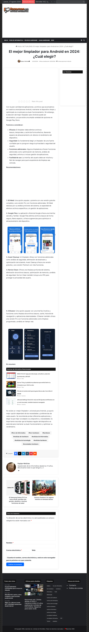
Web (33, 550)
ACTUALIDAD (27, 46)
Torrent (48, 621)
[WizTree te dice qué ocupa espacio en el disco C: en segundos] (27, 593)
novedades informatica (52, 618)
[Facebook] (16, 453)
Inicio (19, 46)
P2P (61, 618)
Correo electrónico (14, 550)
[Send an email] (29, 61)
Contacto (72, 585)
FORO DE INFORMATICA (16, 40)
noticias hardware (41, 440)
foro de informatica (18, 433)
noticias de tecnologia (23, 440)
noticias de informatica (40, 436)
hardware (46, 433)
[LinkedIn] (23, 453)
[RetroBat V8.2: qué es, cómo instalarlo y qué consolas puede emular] (34, 586)
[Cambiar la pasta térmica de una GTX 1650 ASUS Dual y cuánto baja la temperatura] (34, 590)
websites (55, 621)
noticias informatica (51, 609)
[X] (19, 453)
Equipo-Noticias (25, 61)
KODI (52, 40)
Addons (48, 586)
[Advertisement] (60, 21)
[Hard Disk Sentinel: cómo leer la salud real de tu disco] (40, 593)
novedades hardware (31, 444)
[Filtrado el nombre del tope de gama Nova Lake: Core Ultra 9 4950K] (11, 393)
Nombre (9, 543)
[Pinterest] (31, 453)
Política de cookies (76, 588)
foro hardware (34, 433)
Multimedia (49, 594)
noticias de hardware (21, 436)
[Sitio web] (19, 471)
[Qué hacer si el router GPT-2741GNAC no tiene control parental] (40, 590)
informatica (49, 591)
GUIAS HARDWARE (44, 40)
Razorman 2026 (70, 629)
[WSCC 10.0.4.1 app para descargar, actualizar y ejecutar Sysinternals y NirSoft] (11, 375)
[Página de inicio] (16, 10)
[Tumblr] (27, 453)
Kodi (56, 591)
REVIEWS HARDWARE (31, 40)
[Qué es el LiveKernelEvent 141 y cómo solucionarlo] (34, 593)
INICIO (6, 40)
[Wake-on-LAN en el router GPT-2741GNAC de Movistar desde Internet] (40, 586)
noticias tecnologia (51, 612)
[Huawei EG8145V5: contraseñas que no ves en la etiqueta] (27, 586)
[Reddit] (35, 453)
